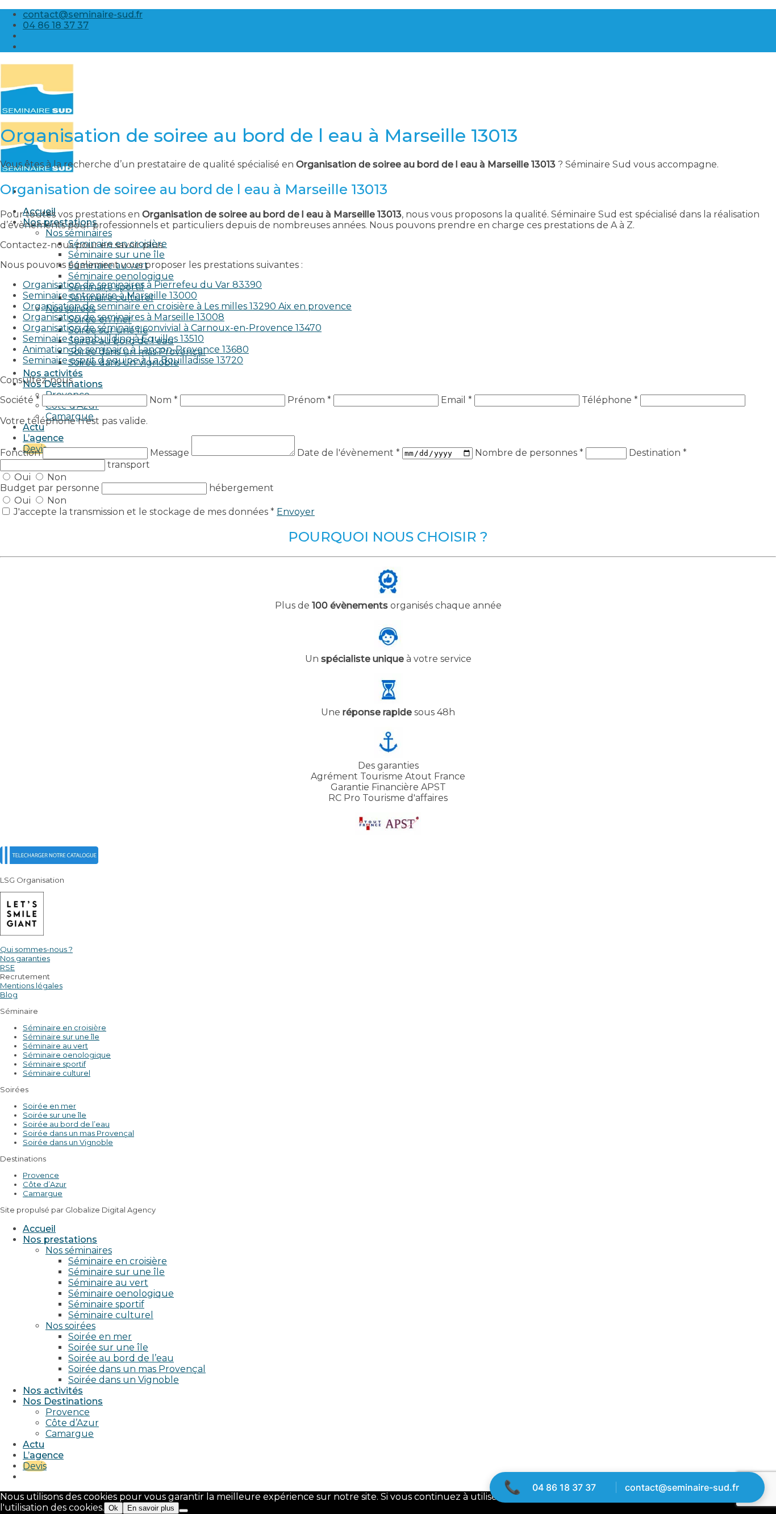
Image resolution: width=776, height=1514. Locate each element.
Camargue (42, 1193)
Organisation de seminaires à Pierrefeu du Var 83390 (142, 284)
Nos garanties (25, 958)
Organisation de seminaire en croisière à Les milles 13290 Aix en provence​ (187, 306)
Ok (113, 1508)
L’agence (43, 438)
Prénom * (309, 400)
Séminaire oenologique (121, 276)
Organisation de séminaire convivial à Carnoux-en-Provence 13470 (172, 327)
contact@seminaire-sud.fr (682, 1487)
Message (170, 452)
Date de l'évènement (348, 452)
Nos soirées (70, 1325)
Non (55, 477)
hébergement (241, 488)
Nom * (163, 400)
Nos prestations (60, 1239)
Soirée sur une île (54, 1114)
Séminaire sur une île (116, 254)
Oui (22, 477)
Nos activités (53, 373)
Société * (20, 400)
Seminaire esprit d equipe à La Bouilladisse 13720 (133, 360)
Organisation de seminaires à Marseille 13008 (123, 317)
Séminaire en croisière (64, 1027)
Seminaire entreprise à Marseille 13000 (110, 295)
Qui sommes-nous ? (36, 949)
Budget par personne (51, 488)
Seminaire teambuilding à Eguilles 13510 (113, 338)
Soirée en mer (49, 1105)
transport (128, 464)
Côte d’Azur (44, 1184)
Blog (9, 994)
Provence (41, 1175)
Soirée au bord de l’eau (66, 1124)
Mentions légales (31, 985)
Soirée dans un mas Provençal (78, 1133)
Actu (33, 427)
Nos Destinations (63, 1401)
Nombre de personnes (529, 452)
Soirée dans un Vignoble (68, 1142)
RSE (7, 967)
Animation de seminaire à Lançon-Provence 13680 (136, 349)
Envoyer (296, 511)
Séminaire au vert (55, 1045)
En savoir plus (150, 1508)
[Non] (183, 1510)
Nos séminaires (78, 233)
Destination (658, 452)
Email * (456, 400)
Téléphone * (610, 400)
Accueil (39, 1228)
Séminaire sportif (54, 1063)
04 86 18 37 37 (564, 1487)
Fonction (21, 452)
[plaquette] (49, 860)
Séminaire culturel (56, 1072)
